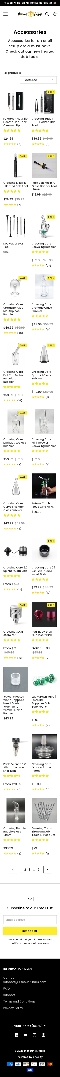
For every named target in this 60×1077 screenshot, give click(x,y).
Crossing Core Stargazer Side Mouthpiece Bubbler (13, 309)
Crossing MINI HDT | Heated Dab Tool (15, 184)
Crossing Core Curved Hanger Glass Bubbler (13, 507)
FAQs (7, 988)
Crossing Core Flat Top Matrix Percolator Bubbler (13, 377)
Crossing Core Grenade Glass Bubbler (42, 307)
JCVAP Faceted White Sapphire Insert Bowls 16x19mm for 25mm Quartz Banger (13, 705)
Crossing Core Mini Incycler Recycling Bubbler (44, 442)
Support (9, 995)
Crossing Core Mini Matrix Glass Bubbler (14, 442)
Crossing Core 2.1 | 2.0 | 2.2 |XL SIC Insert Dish (44, 571)
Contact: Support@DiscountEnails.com (24, 980)
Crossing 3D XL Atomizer (13, 633)
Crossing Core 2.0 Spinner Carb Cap (15, 569)
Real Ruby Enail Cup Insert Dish (42, 633)
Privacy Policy (13, 1008)
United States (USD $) (27, 1026)
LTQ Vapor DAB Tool (13, 245)
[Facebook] (16, 1035)
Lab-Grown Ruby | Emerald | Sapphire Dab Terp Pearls (44, 702)
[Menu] (5, 14)
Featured (30, 80)
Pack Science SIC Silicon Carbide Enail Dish (14, 767)
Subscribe (30, 931)
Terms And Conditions (19, 1002)
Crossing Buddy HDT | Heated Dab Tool (44, 122)
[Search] (47, 14)
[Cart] (54, 14)
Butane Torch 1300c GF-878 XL (43, 505)
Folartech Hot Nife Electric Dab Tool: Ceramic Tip (15, 122)
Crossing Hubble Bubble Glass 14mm (14, 831)
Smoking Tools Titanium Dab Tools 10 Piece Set (43, 831)
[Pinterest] (43, 1035)
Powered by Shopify (30, 1057)
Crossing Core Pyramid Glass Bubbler (41, 375)
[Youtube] (25, 1035)
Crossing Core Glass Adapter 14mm (41, 767)
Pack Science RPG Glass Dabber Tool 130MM (44, 186)
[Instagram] (34, 1035)
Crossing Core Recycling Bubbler (44, 245)
